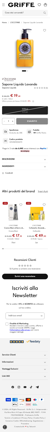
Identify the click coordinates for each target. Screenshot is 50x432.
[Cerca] (45, 13)
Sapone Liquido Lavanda (33, 22)
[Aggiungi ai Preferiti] (44, 30)
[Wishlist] (39, 5)
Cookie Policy (39, 418)
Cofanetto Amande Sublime (36, 228)
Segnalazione (38, 421)
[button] (3, 5)
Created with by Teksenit (25, 427)
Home (4, 22)
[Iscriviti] (41, 316)
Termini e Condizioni (12, 418)
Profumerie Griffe (32, 415)
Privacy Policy (27, 418)
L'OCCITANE (15, 22)
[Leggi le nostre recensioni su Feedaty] (25, 341)
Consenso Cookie (12, 421)
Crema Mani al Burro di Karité (13, 228)
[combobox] (25, 13)
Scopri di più (43, 191)
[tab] (24, 70)
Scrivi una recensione (25, 276)
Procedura (25, 424)
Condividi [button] (9, 173)
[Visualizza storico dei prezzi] (33, 101)
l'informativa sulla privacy (20, 330)
